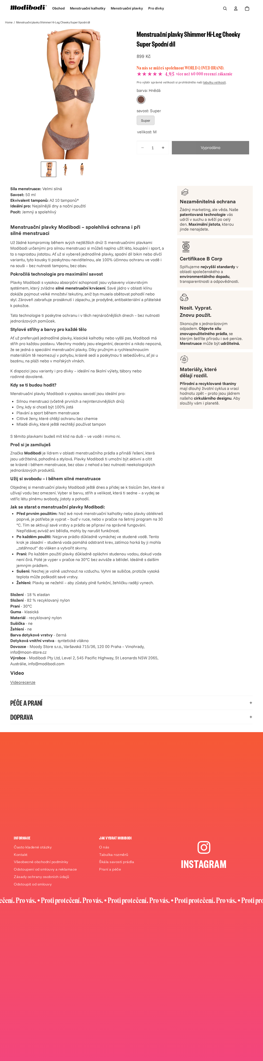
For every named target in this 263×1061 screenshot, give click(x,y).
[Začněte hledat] (225, 8)
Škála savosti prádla (116, 863)
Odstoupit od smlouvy (33, 885)
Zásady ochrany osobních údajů (41, 877)
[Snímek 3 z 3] (81, 169)
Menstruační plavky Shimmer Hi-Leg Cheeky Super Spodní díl (53, 22)
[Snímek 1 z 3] (48, 169)
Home (9, 22)
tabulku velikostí (214, 82)
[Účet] (235, 8)
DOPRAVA (21, 717)
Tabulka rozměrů (113, 855)
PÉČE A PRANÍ (26, 702)
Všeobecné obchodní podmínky (41, 863)
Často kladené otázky (33, 848)
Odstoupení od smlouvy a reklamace (45, 870)
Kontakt (21, 855)
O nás (104, 848)
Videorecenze (22, 682)
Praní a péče (110, 870)
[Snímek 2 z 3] (65, 169)
